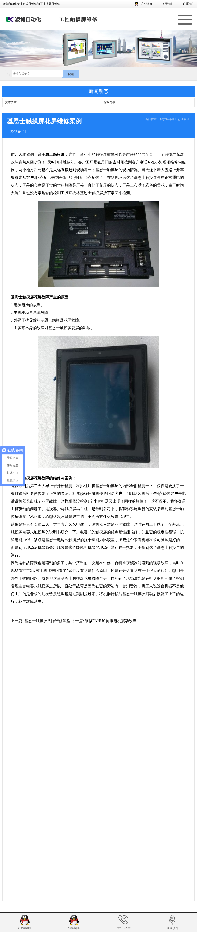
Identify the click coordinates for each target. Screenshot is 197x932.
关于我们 (168, 4)
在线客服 (147, 4)
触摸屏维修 (167, 119)
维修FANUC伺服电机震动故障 (110, 621)
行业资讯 (109, 102)
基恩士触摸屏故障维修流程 (47, 621)
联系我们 (189, 4)
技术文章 (11, 102)
